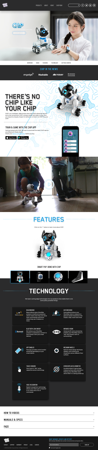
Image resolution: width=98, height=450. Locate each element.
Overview (30, 63)
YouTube (90, 5)
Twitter (86, 5)
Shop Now (59, 5)
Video (37, 63)
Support (12, 445)
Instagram (94, 5)
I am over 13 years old (55, 447)
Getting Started (66, 63)
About (46, 5)
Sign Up (87, 445)
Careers (37, 445)
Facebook (82, 5)
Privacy (26, 445)
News (52, 5)
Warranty (19, 445)
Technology (54, 63)
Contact (6, 445)
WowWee (10, 5)
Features (45, 63)
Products (39, 5)
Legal (31, 445)
